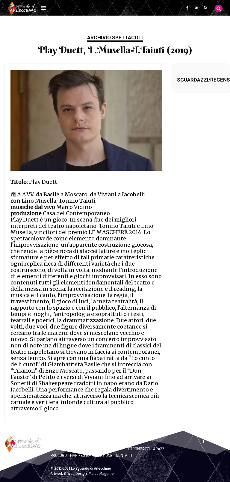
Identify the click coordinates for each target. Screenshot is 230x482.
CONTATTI (124, 455)
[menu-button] (43, 8)
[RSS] (206, 8)
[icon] (219, 8)
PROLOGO (59, 455)
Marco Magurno (101, 474)
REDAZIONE (103, 455)
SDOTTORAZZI (113, 448)
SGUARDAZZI (61, 448)
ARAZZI (159, 448)
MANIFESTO (80, 455)
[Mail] (196, 8)
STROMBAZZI (139, 448)
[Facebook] (187, 8)
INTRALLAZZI (87, 448)
